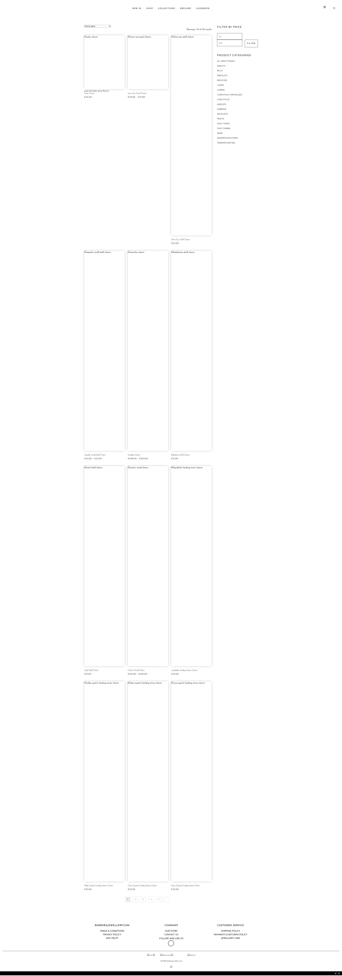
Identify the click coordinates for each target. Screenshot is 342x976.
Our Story (171, 931)
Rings (220, 133)
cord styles (223, 100)
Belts (220, 71)
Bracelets (222, 76)
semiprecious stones (227, 138)
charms (221, 90)
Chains (220, 85)
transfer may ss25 (226, 143)
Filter (251, 43)
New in (220, 119)
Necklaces (222, 114)
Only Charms (223, 128)
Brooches (222, 80)
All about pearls (226, 61)
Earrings (221, 109)
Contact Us (171, 935)
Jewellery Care (230, 938)
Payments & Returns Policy (230, 935)
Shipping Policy (230, 931)
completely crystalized (229, 95)
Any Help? (112, 938)
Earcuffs (221, 104)
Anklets (221, 66)
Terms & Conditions (112, 931)
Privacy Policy (112, 935)
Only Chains (223, 124)
